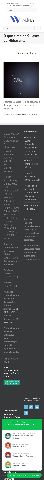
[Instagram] (31, 407)
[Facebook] (26, 407)
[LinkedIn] (26, 413)
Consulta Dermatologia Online (31, 164)
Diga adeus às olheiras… (32, 207)
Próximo (34, 53)
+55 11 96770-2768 (17, 3)
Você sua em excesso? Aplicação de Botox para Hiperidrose (31, 192)
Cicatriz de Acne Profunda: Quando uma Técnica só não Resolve (31, 146)
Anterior (24, 53)
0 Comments (33, 114)
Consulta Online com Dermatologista (32, 176)
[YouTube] (37, 407)
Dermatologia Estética (21, 114)
